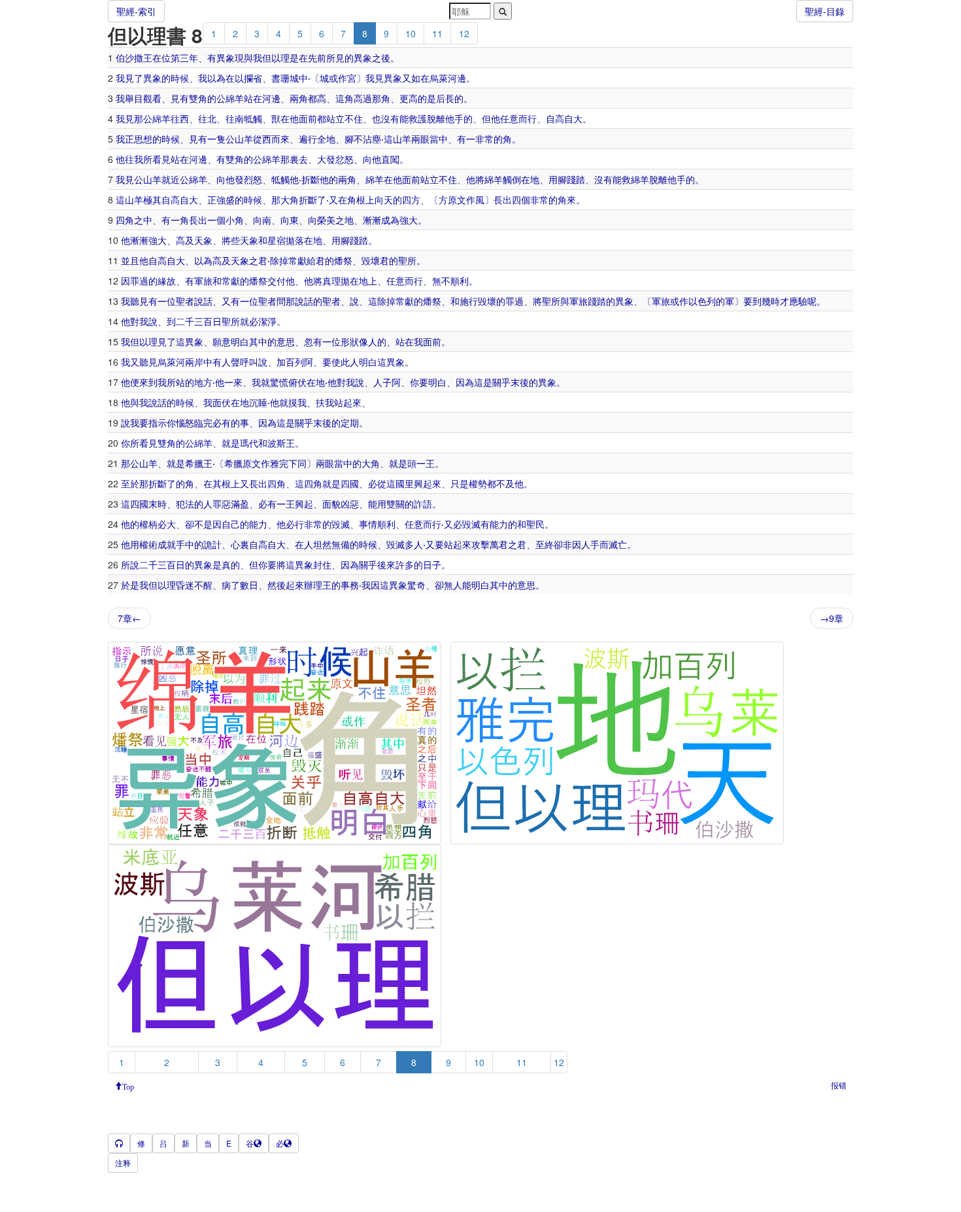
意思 (286, 341)
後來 (386, 564)
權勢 (478, 483)
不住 (354, 118)
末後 (520, 382)
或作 (338, 77)
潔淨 (267, 321)
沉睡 (258, 402)
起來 (352, 402)
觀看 (152, 98)
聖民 (535, 523)
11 (437, 33)
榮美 (326, 219)
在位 (161, 57)
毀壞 (371, 260)
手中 (185, 544)
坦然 (322, 544)
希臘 (194, 463)
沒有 (390, 118)
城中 (299, 77)
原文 (457, 199)
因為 (465, 382)
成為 (390, 219)
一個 (216, 219)
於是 (130, 584)
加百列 (290, 361)
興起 (304, 503)
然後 (276, 584)
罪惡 (221, 503)
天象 (203, 240)
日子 (432, 564)
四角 (125, 219)
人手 (590, 544)
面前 (308, 118)
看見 (161, 158)
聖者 (185, 300)
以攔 (244, 77)
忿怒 (344, 158)
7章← (129, 618)
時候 (180, 77)
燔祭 (343, 260)
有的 (231, 422)
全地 (326, 138)
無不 (441, 280)
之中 (143, 219)
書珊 (280, 77)
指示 (157, 422)
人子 (382, 382)
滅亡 (618, 544)
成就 (167, 544)
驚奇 (416, 584)
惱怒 (185, 422)
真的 (231, 564)
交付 (276, 280)
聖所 (407, 260)
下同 (297, 463)
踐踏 (576, 179)
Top (128, 1085)
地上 (368, 280)
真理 (331, 280)
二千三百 (194, 321)
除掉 (279, 260)
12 (464, 33)
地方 (203, 382)
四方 (411, 199)
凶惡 (350, 503)
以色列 (702, 300)
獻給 (306, 260)
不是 (203, 523)
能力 (258, 523)
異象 (225, 57)
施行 (469, 300)
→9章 (831, 618)
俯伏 (297, 382)
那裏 (289, 158)
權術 (148, 544)
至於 (130, 483)
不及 (505, 483)
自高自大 (564, 118)
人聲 (231, 361)
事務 (350, 584)
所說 (130, 564)
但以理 (276, 57)
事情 (368, 523)
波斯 (276, 442)
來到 (148, 382)
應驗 (798, 300)
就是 (231, 442)
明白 (240, 341)
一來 (233, 382)
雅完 (279, 463)
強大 (408, 219)
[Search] (503, 11)
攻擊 (480, 544)
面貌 (331, 503)
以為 (216, 77)
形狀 (350, 341)
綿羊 (235, 98)
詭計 (212, 544)
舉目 (134, 98)
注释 (123, 1162)
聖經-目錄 (825, 11)
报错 (839, 1084)
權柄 (148, 523)
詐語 (423, 503)
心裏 (240, 544)
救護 (418, 118)
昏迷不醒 (194, 584)
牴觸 (253, 118)
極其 (152, 199)
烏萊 (439, 77)
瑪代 (249, 442)
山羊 (244, 138)
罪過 (139, 280)
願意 (221, 341)
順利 (459, 280)
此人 (350, 361)
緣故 (167, 280)
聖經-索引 (136, 11)
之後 (381, 57)
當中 (439, 138)
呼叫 (249, 361)
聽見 (139, 300)
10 (410, 33)
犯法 (185, 503)
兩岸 (194, 361)
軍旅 (203, 280)
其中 (258, 341)
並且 (130, 260)
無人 (453, 584)
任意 (509, 118)
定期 (350, 422)
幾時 (771, 300)
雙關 (395, 503)
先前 (317, 57)
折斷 (310, 179)
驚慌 (279, 382)
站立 (335, 118)
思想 (143, 138)
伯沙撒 (129, 57)
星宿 (276, 240)
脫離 (436, 118)
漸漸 (372, 219)
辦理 (313, 584)
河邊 (457, 77)
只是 (459, 483)
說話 (203, 300)
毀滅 (340, 523)
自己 (231, 523)
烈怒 (253, 179)
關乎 (501, 382)
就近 (170, 179)
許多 (405, 564)
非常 (484, 138)
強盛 (225, 199)
